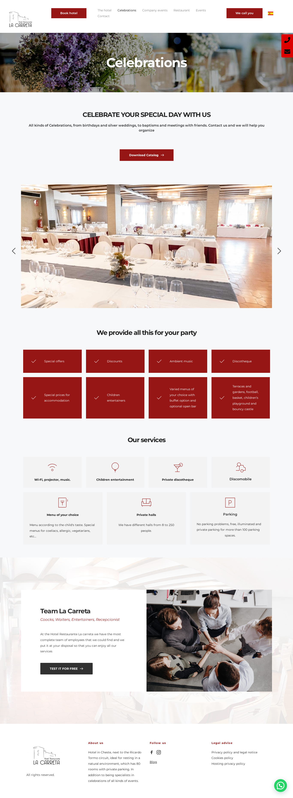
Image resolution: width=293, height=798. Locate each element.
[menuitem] (105, 10)
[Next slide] (279, 251)
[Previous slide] (13, 251)
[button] (280, 785)
